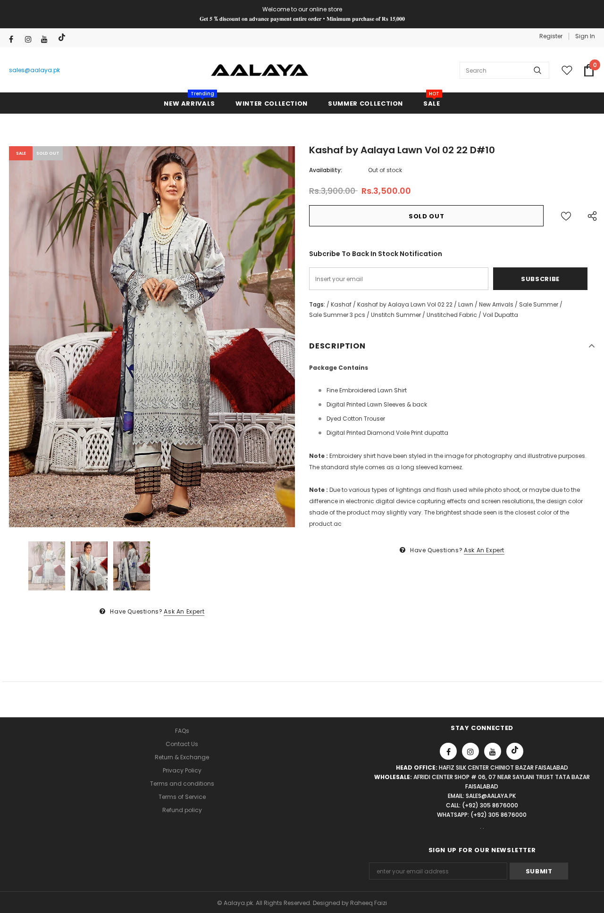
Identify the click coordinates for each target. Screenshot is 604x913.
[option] (152, 336)
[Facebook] (15, 39)
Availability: (325, 170)
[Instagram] (31, 39)
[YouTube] (47, 39)
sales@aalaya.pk (34, 70)
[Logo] (260, 70)
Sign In (585, 36)
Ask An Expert (184, 611)
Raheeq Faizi (368, 903)
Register (550, 36)
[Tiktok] (63, 37)
